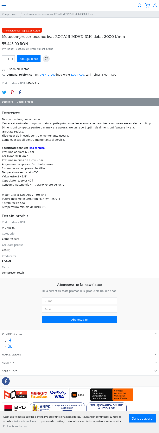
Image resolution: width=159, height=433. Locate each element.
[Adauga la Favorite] (46, 58)
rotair (20, 272)
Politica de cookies (24, 421)
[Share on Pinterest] (12, 92)
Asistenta (8, 363)
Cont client (9, 371)
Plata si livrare (11, 354)
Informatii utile (12, 333)
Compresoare (9, 14)
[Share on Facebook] (19, 92)
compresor (9, 272)
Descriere (7, 101)
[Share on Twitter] (4, 92)
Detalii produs (25, 101)
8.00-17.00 (77, 74)
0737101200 (47, 74)
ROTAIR (7, 261)
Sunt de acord (142, 418)
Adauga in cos (29, 59)
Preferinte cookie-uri (15, 426)
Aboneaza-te (79, 319)
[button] (155, 5)
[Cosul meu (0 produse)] (147, 5)
